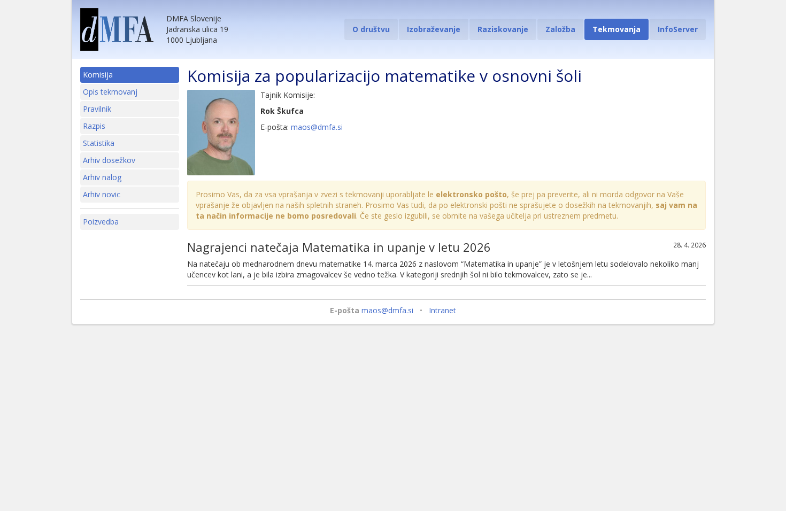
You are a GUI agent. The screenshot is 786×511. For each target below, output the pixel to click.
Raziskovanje (502, 29)
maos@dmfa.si (317, 127)
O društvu (371, 29)
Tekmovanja (616, 29)
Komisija (98, 74)
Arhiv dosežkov (109, 160)
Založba (560, 29)
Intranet (442, 310)
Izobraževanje (433, 29)
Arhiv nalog (102, 177)
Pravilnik (97, 109)
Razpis (94, 126)
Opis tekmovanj (110, 92)
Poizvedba (101, 221)
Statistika (98, 143)
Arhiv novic (101, 194)
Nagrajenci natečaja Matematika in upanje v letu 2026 (339, 247)
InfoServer (678, 29)
